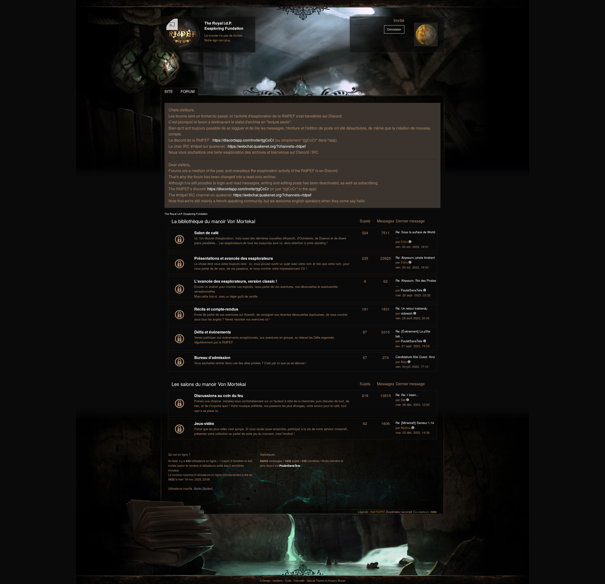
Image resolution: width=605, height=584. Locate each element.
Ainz (404, 361)
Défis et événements (212, 332)
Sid (403, 400)
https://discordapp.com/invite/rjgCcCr (243, 140)
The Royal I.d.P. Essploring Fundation (223, 25)
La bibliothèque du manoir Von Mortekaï (213, 221)
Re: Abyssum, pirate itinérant (415, 257)
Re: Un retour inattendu (411, 308)
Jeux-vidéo (204, 423)
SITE (168, 91)
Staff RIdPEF (377, 512)
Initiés (433, 512)
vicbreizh (406, 313)
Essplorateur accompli (399, 512)
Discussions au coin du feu (218, 395)
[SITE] (182, 34)
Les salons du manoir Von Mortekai (209, 384)
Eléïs (404, 241)
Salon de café (206, 232)
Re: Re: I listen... (407, 395)
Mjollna (406, 427)
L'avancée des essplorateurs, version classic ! (235, 281)
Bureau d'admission (212, 357)
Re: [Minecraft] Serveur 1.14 (415, 422)
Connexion (394, 29)
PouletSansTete (411, 290)
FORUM (187, 91)
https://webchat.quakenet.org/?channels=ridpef (267, 146)
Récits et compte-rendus (216, 309)
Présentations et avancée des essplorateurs (233, 258)
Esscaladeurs (421, 512)
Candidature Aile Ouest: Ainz (415, 357)
